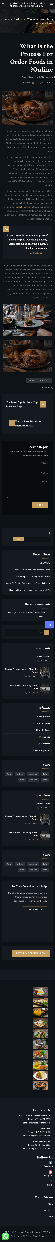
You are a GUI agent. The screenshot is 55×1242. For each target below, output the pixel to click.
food (9, 774)
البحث (47, 533)
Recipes (46, 736)
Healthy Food (43, 730)
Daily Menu (44, 716)
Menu (50, 1204)
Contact (49, 1216)
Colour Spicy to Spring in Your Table (33, 576)
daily (45, 774)
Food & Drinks (43, 723)
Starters (18, 19)
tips (22, 779)
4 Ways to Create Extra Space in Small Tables (28, 583)
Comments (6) (46, 387)
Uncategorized (42, 750)
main (45, 779)
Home (6, 19)
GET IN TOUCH (35, 909)
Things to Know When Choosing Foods (31, 569)
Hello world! (44, 563)
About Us (48, 1210)
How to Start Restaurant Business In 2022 (29, 590)
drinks (32, 380)
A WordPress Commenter (33, 612)
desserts (44, 380)
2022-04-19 (47, 82)
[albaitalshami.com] (27, 4)
